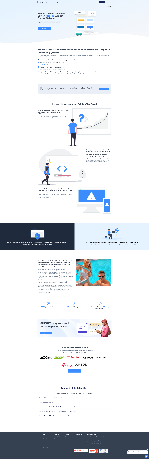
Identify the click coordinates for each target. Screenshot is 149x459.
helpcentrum (134, 242)
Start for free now (44, 64)
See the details (103, 89)
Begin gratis (44, 28)
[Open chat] (146, 456)
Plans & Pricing (54, 2)
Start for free (102, 2)
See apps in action (46, 333)
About (61, 2)
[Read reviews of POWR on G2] (93, 451)
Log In (109, 2)
